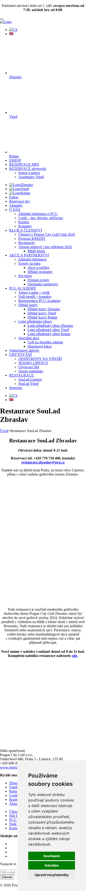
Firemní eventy (38, 280)
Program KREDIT (31, 239)
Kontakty (25, 226)
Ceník (13, 795)
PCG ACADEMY (22, 288)
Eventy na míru (29, 263)
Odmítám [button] (51, 865)
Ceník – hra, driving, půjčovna (40, 218)
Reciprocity (26, 243)
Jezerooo (15, 388)
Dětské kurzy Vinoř (42, 313)
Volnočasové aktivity (24, 350)
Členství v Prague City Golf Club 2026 (46, 234)
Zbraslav (27, 185)
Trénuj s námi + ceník (34, 292)
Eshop (13, 197)
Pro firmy (25, 276)
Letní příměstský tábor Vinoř (48, 330)
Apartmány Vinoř (31, 177)
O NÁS (14, 210)
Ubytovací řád (28, 367)
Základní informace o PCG (38, 214)
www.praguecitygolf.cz (17, 767)
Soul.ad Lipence (30, 379)
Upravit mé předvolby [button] (52, 875)
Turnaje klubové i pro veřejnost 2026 (45, 247)
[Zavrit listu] (2, 19)
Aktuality (16, 205)
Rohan (25, 193)
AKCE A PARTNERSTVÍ (29, 255)
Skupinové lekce (40, 346)
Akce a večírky (39, 268)
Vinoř (25, 189)
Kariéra (23, 222)
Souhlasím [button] (51, 856)
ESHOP (15, 160)
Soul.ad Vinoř (28, 384)
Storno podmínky (31, 371)
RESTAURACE (21, 375)
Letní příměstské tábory (35, 321)
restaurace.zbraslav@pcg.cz (43, 462)
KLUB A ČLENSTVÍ (25, 230)
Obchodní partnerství (43, 284)
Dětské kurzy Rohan (42, 317)
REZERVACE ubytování (27, 169)
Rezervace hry (19, 201)
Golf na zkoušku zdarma (45, 342)
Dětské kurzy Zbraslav (44, 309)
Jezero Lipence (29, 173)
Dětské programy (40, 272)
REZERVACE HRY (24, 164)
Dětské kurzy (28, 305)
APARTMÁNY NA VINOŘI (40, 359)
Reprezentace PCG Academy (39, 301)
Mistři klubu (36, 251)
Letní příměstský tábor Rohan (49, 334)
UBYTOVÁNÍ (20, 355)
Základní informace (32, 259)
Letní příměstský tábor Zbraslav (50, 326)
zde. (75, 656)
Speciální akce (28, 338)
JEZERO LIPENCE (33, 363)
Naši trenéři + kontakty (35, 297)
